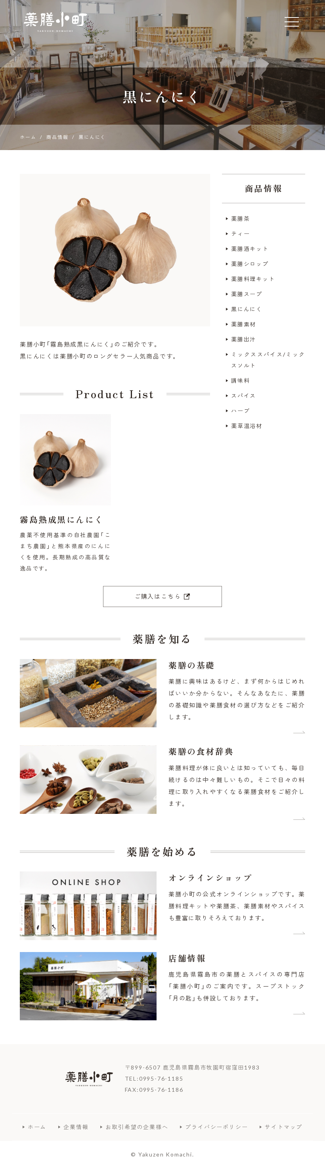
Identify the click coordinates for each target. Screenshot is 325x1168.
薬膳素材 (243, 324)
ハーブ (240, 410)
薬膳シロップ (250, 263)
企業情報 (75, 1127)
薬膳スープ (246, 294)
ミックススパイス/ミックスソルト (268, 360)
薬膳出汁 (243, 339)
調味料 (240, 380)
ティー (240, 233)
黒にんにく (246, 309)
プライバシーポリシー (216, 1127)
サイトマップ (283, 1127)
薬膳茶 (240, 218)
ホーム (37, 1127)
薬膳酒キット (250, 248)
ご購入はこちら (157, 596)
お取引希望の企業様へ (136, 1127)
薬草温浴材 (246, 425)
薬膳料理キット (253, 279)
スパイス (243, 395)
